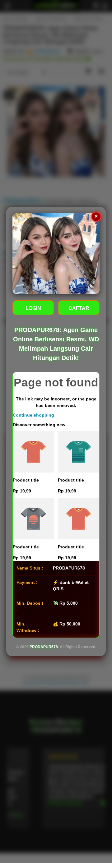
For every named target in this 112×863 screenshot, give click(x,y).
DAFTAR (78, 308)
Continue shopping (33, 415)
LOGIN (33, 308)
